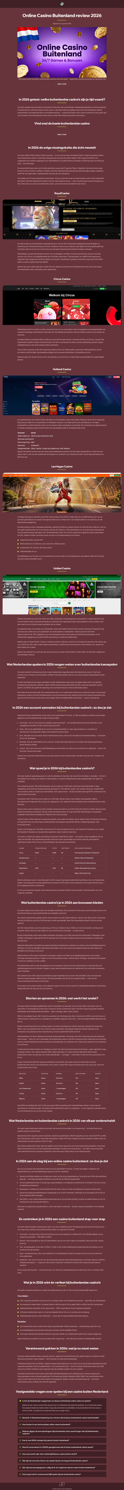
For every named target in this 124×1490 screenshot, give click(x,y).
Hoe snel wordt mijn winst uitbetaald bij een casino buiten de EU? (49, 1454)
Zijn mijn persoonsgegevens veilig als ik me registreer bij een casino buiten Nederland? (58, 1467)
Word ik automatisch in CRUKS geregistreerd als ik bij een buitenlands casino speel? (57, 1447)
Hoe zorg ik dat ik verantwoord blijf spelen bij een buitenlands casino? (51, 1474)
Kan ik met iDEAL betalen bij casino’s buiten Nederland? (45, 1440)
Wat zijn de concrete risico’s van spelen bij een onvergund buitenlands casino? (55, 1461)
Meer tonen (62, 84)
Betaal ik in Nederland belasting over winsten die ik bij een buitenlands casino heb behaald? (60, 1418)
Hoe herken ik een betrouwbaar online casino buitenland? (46, 1424)
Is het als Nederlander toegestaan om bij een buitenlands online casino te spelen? (56, 1401)
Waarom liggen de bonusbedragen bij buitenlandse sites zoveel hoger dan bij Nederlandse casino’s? (60, 1432)
